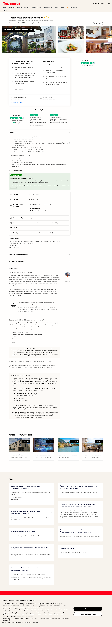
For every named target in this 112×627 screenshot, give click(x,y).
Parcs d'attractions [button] (8, 7)
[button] (106, 3)
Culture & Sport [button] (59, 7)
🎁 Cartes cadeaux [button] (72, 7)
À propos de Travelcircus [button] (10, 10)
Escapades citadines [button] (22, 7)
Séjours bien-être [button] (36, 7)
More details (13, 188)
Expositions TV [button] (48, 7)
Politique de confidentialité (14, 619)
